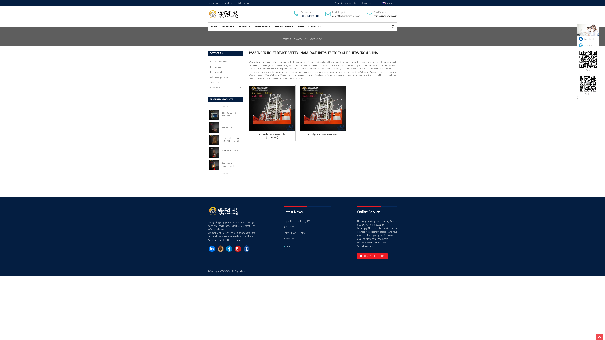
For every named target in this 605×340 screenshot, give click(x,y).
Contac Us (366, 3)
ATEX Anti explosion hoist (230, 152)
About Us (339, 3)
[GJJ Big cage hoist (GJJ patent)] (323, 108)
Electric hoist (215, 66)
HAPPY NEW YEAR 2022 (294, 233)
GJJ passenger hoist (219, 77)
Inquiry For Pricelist (374, 256)
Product (243, 26)
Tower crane (215, 82)
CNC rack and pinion (219, 61)
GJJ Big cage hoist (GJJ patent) (323, 134)
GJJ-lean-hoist (228, 126)
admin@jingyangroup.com (385, 15)
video (301, 26)
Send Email (589, 39)
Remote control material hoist (228, 164)
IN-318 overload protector (229, 114)
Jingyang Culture (352, 3)
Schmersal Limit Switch (318, 65)
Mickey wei (588, 45)
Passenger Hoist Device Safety (307, 38)
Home (214, 26)
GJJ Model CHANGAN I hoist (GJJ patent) (272, 136)
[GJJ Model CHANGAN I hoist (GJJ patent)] (272, 108)
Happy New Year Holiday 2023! (298, 221)
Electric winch (216, 72)
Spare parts (261, 26)
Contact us (314, 26)
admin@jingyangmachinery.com (346, 15)
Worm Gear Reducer (298, 65)
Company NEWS (283, 26)
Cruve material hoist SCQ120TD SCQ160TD (231, 139)
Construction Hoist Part (340, 65)
